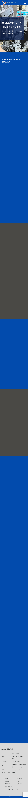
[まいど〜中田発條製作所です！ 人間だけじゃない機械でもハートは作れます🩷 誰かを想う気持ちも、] (14, 566)
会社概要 (19, 784)
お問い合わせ (8, 786)
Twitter (21, 770)
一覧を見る (12, 215)
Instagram (15, 770)
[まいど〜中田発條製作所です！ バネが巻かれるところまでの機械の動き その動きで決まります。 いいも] (14, 515)
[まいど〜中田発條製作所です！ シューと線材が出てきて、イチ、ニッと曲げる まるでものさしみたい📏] (14, 591)
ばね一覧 (19, 778)
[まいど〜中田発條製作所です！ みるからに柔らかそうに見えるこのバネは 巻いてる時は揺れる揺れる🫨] (14, 694)
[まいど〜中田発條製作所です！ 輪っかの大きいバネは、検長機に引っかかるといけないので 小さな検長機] (14, 540)
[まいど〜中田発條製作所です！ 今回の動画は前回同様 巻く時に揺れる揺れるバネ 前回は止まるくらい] (14, 668)
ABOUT (19, 781)
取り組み (7, 781)
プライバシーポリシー (14, 790)
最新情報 (7, 784)
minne (13, 772)
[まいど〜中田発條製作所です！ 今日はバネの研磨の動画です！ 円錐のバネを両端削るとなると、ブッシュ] (14, 643)
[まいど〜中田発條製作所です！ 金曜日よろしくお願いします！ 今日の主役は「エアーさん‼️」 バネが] (14, 720)
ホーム (6, 778)
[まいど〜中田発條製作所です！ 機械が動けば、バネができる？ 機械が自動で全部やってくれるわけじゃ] (14, 489)
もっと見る (12, 311)
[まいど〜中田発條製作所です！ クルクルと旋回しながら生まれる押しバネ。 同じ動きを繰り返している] (14, 617)
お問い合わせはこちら (12, 381)
